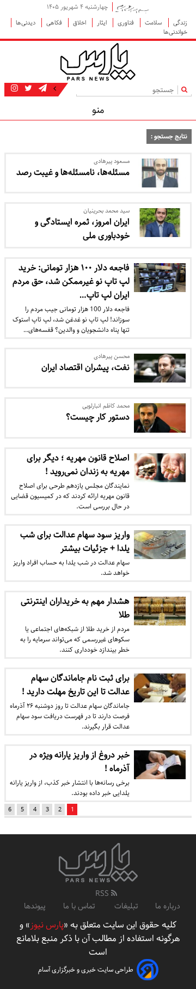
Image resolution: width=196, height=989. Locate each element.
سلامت (154, 22)
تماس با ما (80, 906)
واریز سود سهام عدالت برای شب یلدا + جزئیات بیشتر (75, 541)
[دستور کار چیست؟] (160, 417)
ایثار (102, 22)
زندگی (180, 22)
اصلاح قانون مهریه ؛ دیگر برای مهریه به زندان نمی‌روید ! (78, 464)
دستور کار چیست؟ (98, 417)
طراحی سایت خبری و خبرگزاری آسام (85, 969)
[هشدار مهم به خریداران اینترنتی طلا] (160, 611)
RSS (103, 894)
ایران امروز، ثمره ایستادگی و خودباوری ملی (82, 228)
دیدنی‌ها (26, 22)
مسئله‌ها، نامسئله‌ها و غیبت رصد (73, 172)
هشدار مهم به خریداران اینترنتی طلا (75, 608)
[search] (186, 90)
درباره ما (167, 906)
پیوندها (35, 906)
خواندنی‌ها (175, 32)
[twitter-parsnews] (27, 88)
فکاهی (55, 22)
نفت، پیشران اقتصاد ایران (85, 367)
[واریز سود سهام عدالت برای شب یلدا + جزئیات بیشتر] (160, 544)
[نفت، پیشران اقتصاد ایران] (160, 368)
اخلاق (80, 22)
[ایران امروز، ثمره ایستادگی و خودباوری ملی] (160, 222)
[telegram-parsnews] (41, 88)
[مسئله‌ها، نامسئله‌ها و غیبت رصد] (160, 173)
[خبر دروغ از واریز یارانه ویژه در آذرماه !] (160, 764)
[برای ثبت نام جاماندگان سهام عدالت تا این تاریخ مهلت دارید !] (160, 688)
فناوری (127, 22)
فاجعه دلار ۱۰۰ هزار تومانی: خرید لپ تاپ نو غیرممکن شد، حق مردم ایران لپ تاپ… (71, 281)
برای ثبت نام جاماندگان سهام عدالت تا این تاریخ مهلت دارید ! (76, 685)
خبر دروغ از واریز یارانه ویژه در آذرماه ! (79, 761)
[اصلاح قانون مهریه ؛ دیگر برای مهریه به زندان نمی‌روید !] (160, 467)
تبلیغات (126, 906)
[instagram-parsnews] (14, 88)
